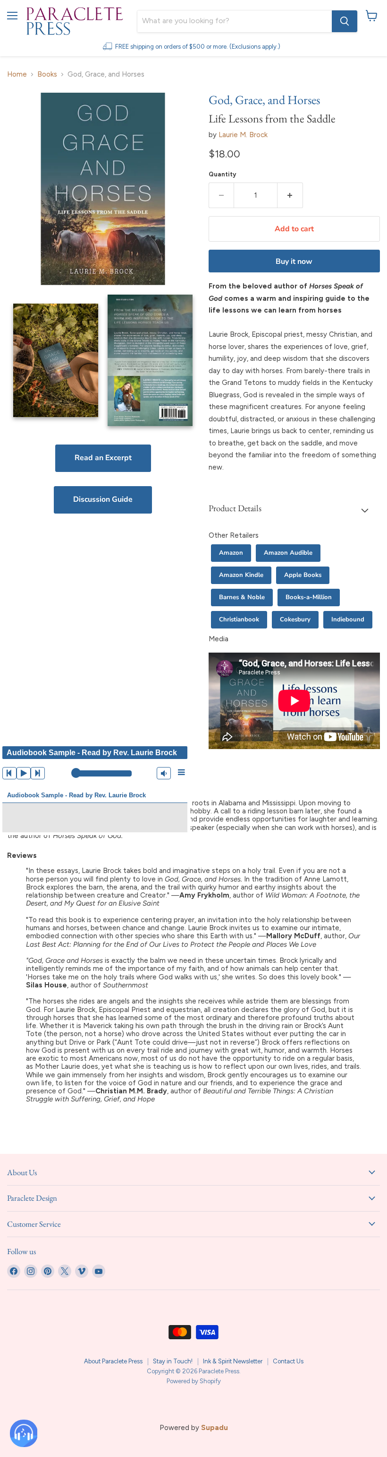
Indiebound (347, 619)
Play (23, 773)
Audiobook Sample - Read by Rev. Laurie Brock (76, 795)
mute (163, 773)
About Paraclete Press (113, 1361)
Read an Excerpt (103, 458)
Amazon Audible (288, 553)
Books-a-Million (309, 597)
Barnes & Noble (242, 597)
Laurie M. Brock (243, 135)
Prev (9, 773)
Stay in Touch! (173, 1361)
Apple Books (302, 575)
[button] (294, 510)
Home (17, 74)
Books (47, 74)
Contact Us (288, 1361)
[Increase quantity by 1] (290, 195)
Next (37, 773)
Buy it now (294, 261)
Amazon (231, 553)
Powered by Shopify (194, 1381)
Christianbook (239, 619)
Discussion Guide (103, 499)
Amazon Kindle (241, 575)
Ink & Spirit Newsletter (232, 1361)
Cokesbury (295, 619)
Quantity (222, 174)
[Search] (344, 21)
